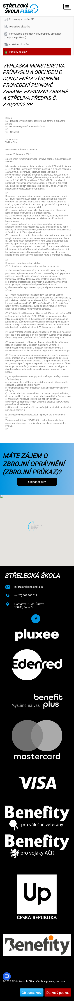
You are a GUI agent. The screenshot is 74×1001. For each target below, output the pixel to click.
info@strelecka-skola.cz (28, 586)
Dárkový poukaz (58, 992)
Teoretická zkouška (19, 26)
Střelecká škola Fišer (22, 981)
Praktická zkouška (19, 44)
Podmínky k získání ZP (21, 19)
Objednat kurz (32, 992)
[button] (37, 526)
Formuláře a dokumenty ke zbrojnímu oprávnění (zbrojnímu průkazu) (33, 35)
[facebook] (35, 618)
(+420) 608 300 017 (25, 595)
